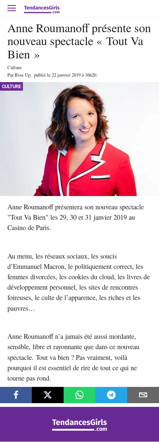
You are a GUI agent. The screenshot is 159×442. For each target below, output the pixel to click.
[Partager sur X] (48, 395)
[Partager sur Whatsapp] (79, 395)
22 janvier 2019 (66, 74)
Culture (14, 67)
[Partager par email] (143, 395)
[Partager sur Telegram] (111, 395)
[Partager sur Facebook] (16, 395)
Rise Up (22, 74)
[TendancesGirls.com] (79, 428)
